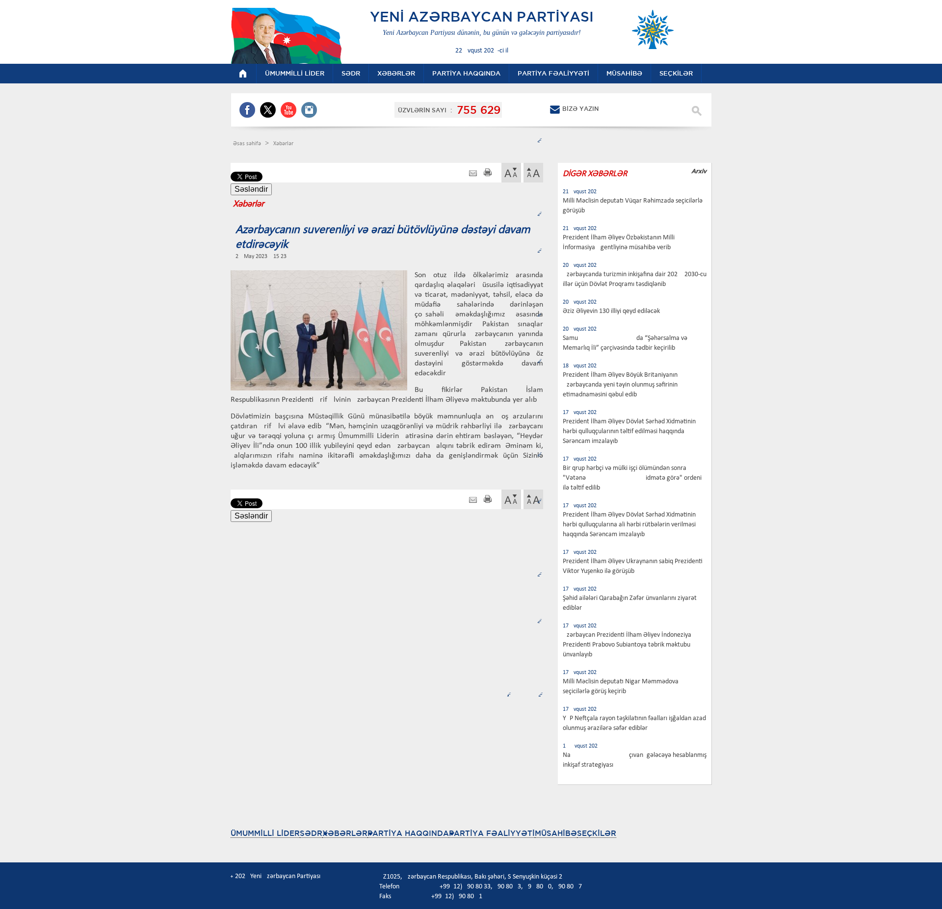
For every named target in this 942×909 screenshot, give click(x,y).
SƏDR (311, 833)
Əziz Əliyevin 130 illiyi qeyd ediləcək (611, 311)
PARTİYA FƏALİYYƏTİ (492, 833)
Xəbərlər (283, 144)
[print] (488, 173)
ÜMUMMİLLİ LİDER (265, 833)
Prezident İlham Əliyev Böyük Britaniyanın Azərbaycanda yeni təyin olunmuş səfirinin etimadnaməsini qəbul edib (620, 384)
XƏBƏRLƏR (344, 833)
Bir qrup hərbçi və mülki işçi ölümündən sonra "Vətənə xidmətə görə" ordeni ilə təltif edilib (632, 478)
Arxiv (698, 171)
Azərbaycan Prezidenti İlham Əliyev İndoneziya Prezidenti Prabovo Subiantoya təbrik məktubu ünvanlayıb (627, 644)
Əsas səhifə (247, 144)
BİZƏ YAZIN (580, 108)
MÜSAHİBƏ (556, 833)
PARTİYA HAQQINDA (408, 833)
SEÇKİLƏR (596, 833)
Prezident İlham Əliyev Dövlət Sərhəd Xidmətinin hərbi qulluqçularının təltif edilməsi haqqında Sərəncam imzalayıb (629, 431)
